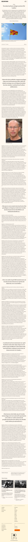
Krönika (16, 518)
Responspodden (4, 529)
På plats (16, 515)
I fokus (14, 4)
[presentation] (7, 484)
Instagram (16, 527)
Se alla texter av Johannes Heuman (16, 474)
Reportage (16, 521)
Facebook (16, 526)
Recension (3, 488)
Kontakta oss (3, 527)
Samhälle (3, 507)
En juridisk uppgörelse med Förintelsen (7, 491)
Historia (25, 44)
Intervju (16, 519)
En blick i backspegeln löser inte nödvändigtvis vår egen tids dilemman (20, 491)
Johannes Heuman (15, 20)
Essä (15, 508)
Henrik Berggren (6, 488)
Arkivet (3, 530)
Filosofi (3, 511)
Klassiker (16, 510)
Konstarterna (4, 510)
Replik (15, 514)
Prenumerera (4, 526)
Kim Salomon (19, 488)
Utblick (16, 511)
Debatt (16, 512)
